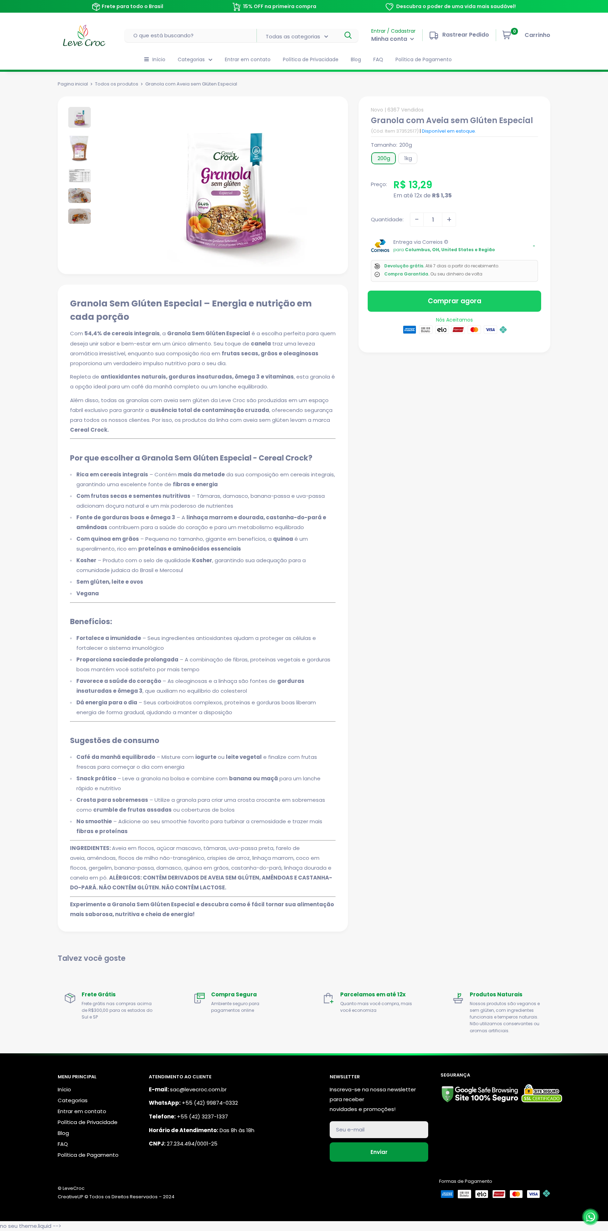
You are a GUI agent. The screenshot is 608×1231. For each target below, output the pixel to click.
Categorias (191, 59)
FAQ (378, 59)
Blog (356, 59)
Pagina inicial (73, 84)
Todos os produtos (116, 84)
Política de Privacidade (310, 59)
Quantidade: (387, 219)
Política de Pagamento (423, 59)
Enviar (378, 1152)
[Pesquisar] (348, 35)
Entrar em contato (248, 59)
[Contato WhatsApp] (590, 1217)
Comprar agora (454, 301)
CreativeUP (70, 1196)
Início (158, 59)
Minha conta (389, 39)
